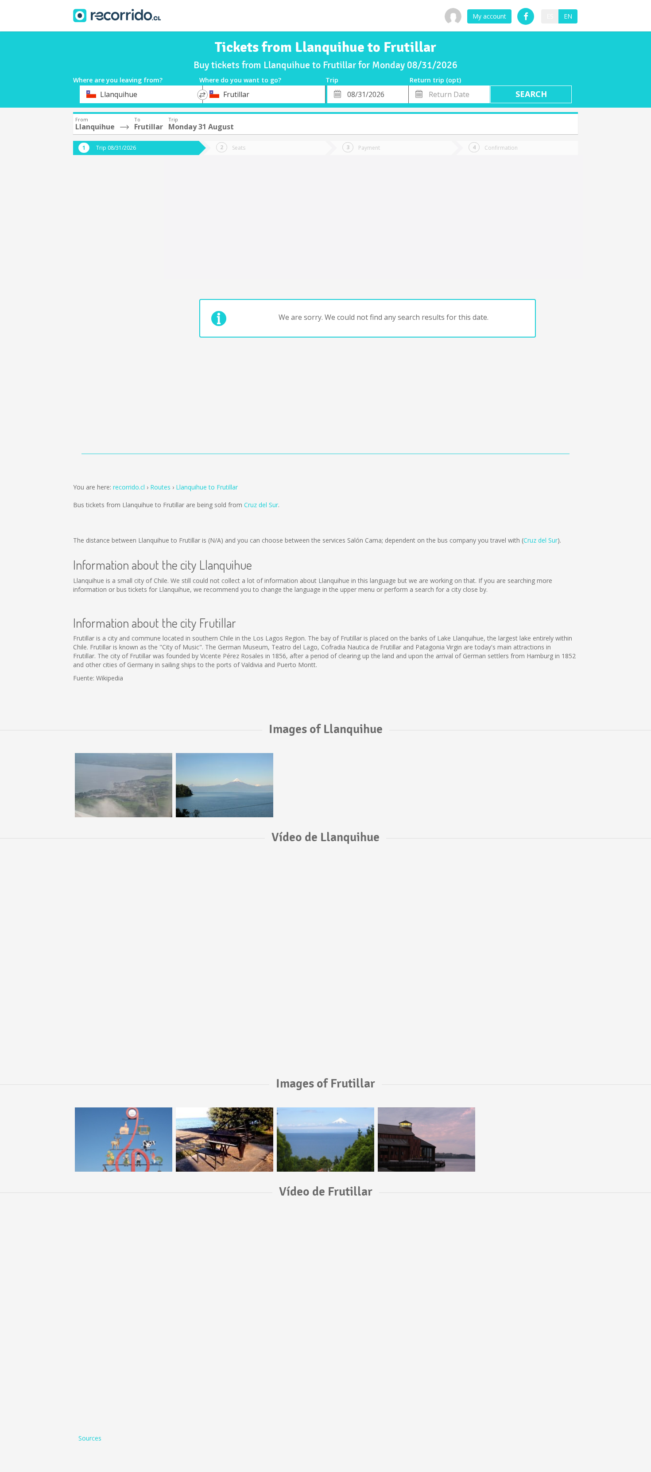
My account (489, 16)
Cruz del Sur (261, 505)
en (568, 16)
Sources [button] (89, 1438)
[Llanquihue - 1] (123, 785)
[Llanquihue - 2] (224, 785)
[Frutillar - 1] (123, 1139)
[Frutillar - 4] (426, 1139)
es (550, 16)
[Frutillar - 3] (325, 1139)
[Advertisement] (108, 311)
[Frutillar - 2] (224, 1139)
